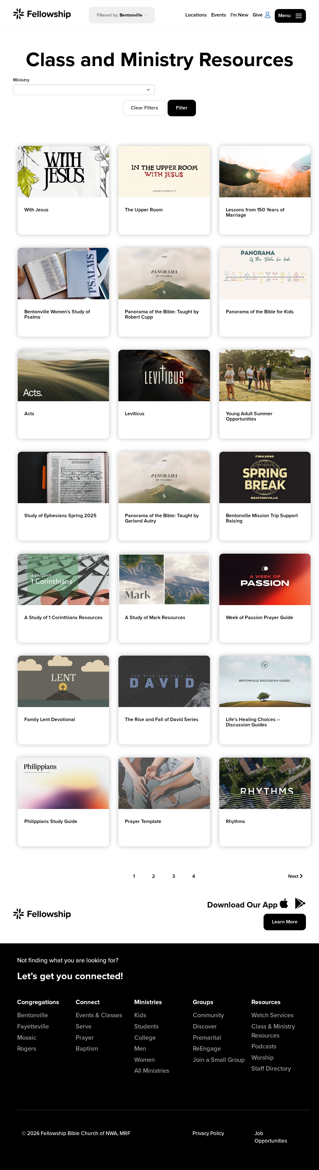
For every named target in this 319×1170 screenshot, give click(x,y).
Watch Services (272, 1014)
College (145, 1037)
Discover (205, 1026)
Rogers (26, 1048)
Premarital (207, 1037)
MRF (125, 1133)
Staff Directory (271, 1068)
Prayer (85, 1037)
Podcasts (263, 1046)
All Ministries (151, 1070)
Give (258, 14)
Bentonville (32, 1014)
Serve (84, 1026)
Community (208, 1014)
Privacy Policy (208, 1133)
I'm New (239, 14)
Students (146, 1026)
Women (144, 1059)
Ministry (21, 80)
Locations (196, 14)
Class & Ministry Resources (273, 1031)
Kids (140, 1014)
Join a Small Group (219, 1059)
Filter (182, 107)
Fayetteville (33, 1026)
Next (294, 876)
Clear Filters (144, 107)
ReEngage (207, 1048)
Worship (262, 1057)
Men (140, 1048)
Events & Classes (99, 1014)
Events (218, 14)
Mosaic (26, 1037)
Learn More (285, 921)
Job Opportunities (271, 1136)
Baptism (87, 1048)
